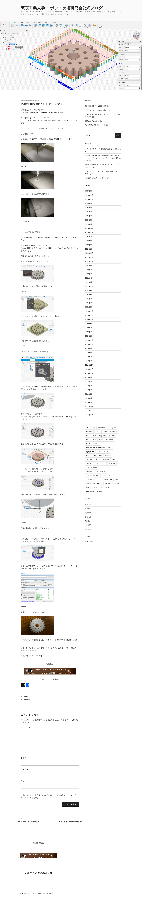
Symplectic (90, 452)
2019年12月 (89, 340)
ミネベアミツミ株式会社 (38, 873)
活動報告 (26, 696)
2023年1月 (89, 249)
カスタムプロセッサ (102, 460)
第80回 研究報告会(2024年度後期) (97, 125)
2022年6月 (89, 270)
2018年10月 (89, 373)
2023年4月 (89, 241)
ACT (87, 428)
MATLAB (112, 436)
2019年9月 (89, 348)
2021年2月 (89, 307)
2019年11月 (89, 344)
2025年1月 (89, 212)
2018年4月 (89, 390)
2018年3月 (89, 394)
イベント (88, 504)
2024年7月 (89, 220)
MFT (88, 440)
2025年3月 (89, 207)
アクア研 (89, 460)
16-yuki (37, 100)
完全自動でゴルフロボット (94, 121)
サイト (23, 781)
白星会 (107, 487)
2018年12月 (89, 365)
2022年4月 (89, 278)
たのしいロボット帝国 (94, 456)
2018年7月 (89, 381)
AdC (25, 699)
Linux (94, 436)
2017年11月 (89, 410)
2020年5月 (89, 328)
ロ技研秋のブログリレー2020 (96, 471)
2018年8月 (89, 377)
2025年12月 (89, 195)
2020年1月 (89, 336)
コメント (25, 728)
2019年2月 (89, 361)
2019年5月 (89, 352)
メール (24, 769)
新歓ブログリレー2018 (94, 483)
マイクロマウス (99, 464)
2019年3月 (89, 357)
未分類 (87, 521)
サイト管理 (89, 541)
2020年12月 (89, 311)
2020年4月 (89, 332)
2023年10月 (89, 232)
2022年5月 (89, 274)
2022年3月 (89, 282)
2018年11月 (89, 369)
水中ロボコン (97, 487)
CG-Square (112, 428)
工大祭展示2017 (92, 479)
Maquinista (102, 436)
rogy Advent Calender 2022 (96, 448)
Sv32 (110, 448)
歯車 (28, 699)
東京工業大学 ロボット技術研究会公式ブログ (62, 8)
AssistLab (101, 428)
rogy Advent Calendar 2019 (41, 112)
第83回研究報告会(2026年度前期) (97, 106)
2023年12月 (89, 228)
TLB (98, 452)
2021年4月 (89, 303)
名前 (24, 758)
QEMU (88, 444)
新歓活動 (88, 517)
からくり (106, 452)
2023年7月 (89, 236)
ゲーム (114, 460)
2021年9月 (89, 290)
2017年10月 (89, 415)
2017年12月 (89, 406)
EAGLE (97, 432)
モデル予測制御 (91, 468)
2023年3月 (89, 245)
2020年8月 (89, 323)
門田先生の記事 (27, 256)
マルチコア (111, 464)
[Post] (23, 685)
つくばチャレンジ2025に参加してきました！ (101, 110)
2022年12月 (89, 253)
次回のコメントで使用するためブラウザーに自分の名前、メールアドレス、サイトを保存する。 (49, 796)
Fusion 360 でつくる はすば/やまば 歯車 (99, 171)
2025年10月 (89, 199)
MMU (94, 440)
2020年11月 (89, 315)
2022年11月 (89, 257)
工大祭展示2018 (106, 479)
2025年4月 (89, 203)
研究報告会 (90, 491)
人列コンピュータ (92, 475)
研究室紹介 (89, 529)
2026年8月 (89, 191)
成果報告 (88, 513)
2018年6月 (89, 386)
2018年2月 (89, 398)
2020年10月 (89, 319)
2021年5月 (89, 299)
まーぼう (108, 456)
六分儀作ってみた (91, 178)
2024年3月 (89, 224)
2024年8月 (89, 216)
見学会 (99, 491)
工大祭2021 (106, 475)
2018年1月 (89, 402)
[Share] (27, 685)
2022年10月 (89, 261)
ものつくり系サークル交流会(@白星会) (99, 149)
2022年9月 (89, 265)
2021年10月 (89, 286)
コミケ (88, 464)
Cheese (89, 432)
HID (87, 436)
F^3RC (105, 432)
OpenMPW (109, 440)
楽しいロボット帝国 (112, 483)
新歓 (116, 479)
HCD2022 (113, 432)
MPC (101, 440)
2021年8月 (89, 294)
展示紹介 (88, 508)
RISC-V (96, 444)
